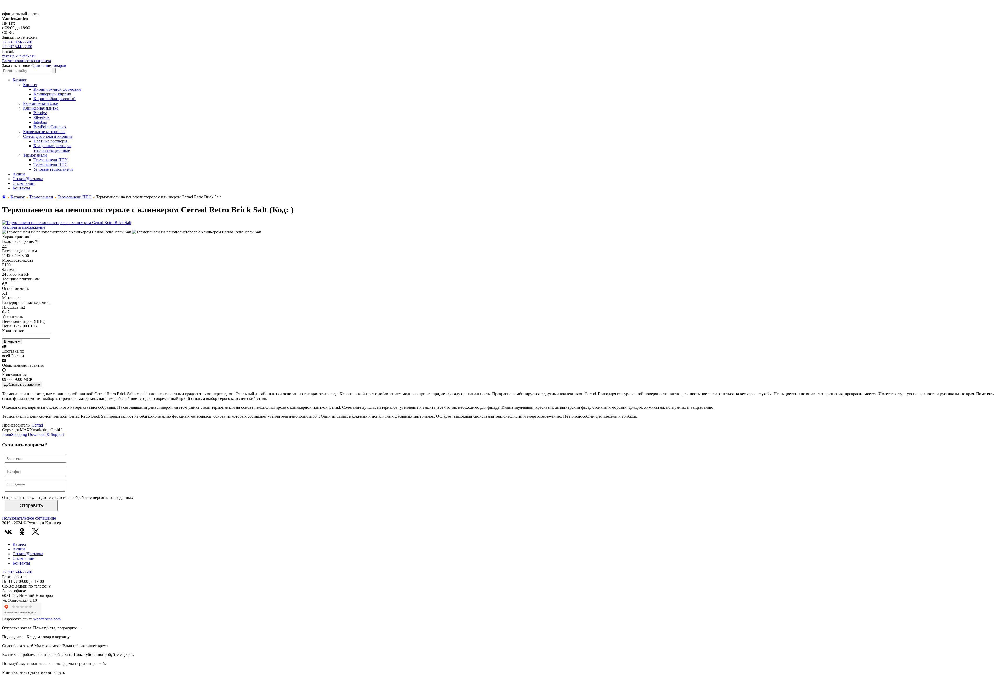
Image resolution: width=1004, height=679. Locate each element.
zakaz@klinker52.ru (19, 56)
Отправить (31, 505)
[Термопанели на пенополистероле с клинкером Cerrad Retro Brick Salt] (66, 232)
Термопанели (41, 197)
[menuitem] (20, 80)
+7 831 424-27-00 (17, 42)
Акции (19, 549)
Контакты (21, 563)
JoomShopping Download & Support (33, 434)
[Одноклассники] (22, 531)
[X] (35, 531)
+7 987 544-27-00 (17, 46)
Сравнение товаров (48, 65)
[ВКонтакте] (8, 531)
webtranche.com (47, 619)
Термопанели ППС (75, 197)
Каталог (17, 197)
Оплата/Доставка (28, 553)
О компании (24, 558)
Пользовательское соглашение (29, 518)
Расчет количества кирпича (26, 61)
